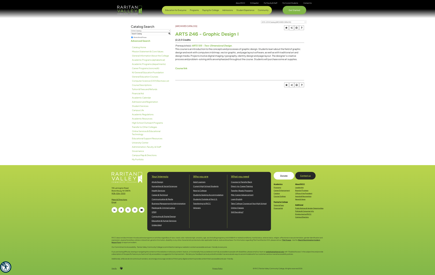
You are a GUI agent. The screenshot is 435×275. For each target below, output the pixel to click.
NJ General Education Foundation (148, 72)
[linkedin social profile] (114, 210)
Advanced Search (140, 40)
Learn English (236, 199)
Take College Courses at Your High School (249, 203)
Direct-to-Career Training (242, 186)
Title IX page (286, 240)
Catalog (277, 193)
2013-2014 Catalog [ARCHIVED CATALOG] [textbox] (276, 22)
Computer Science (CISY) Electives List (150, 80)
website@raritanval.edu (275, 252)
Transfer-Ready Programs (242, 190)
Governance (138, 151)
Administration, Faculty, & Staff (146, 146)
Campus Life (138, 110)
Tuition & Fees (279, 205)
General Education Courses (145, 76)
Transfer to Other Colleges (144, 127)
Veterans (197, 208)
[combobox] (283, 22)
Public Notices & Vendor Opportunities (309, 208)
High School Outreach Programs (147, 122)
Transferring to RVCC (202, 203)
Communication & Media (162, 199)
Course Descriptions (142, 85)
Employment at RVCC (303, 214)
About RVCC (300, 184)
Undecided (157, 225)
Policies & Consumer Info (304, 211)
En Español (254, 3)
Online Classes (237, 208)
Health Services (158, 190)
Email (114, 202)
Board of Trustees (301, 190)
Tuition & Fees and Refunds (144, 89)
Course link (181, 68)
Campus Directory (302, 217)
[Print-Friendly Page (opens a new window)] (296, 27)
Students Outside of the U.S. (205, 199)
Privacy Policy (217, 268)
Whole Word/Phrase (139, 37)
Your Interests (160, 176)
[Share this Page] (291, 27)
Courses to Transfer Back (241, 182)
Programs (277, 187)
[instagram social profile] (135, 210)
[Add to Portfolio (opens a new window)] (286, 27)
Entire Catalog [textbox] (136, 31)
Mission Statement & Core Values (147, 51)
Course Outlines (280, 196)
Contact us (305, 175)
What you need (240, 176)
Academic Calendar (141, 97)
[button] (5, 267)
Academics (278, 184)
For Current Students (290, 3)
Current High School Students (206, 186)
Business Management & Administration (169, 203)
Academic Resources (142, 118)
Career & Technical (160, 195)
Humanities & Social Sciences (164, 186)
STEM (154, 212)
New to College (200, 190)
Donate (284, 175)
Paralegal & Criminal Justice (163, 208)
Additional (299, 205)
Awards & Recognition (303, 196)
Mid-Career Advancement (242, 195)
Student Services (140, 106)
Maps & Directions (119, 199)
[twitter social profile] (128, 210)
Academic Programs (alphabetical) (148, 60)
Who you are (200, 176)
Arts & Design (157, 182)
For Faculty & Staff (270, 3)
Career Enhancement (282, 190)
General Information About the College (150, 55)
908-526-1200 (118, 193)
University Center (140, 142)
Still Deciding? (237, 212)
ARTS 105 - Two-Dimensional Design (212, 45)
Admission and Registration (145, 101)
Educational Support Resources (147, 138)
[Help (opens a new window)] (301, 27)
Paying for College (281, 202)
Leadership (299, 187)
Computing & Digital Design (164, 216)
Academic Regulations (142, 114)
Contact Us (307, 3)
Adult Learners (199, 182)
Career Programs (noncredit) (145, 68)
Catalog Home (139, 47)
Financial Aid (138, 93)
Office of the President (303, 193)
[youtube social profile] (141, 210)
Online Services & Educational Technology (146, 133)
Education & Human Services (164, 221)
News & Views (300, 199)
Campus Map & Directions (144, 155)
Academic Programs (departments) (149, 64)
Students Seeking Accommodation (208, 195)
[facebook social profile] (121, 210)
